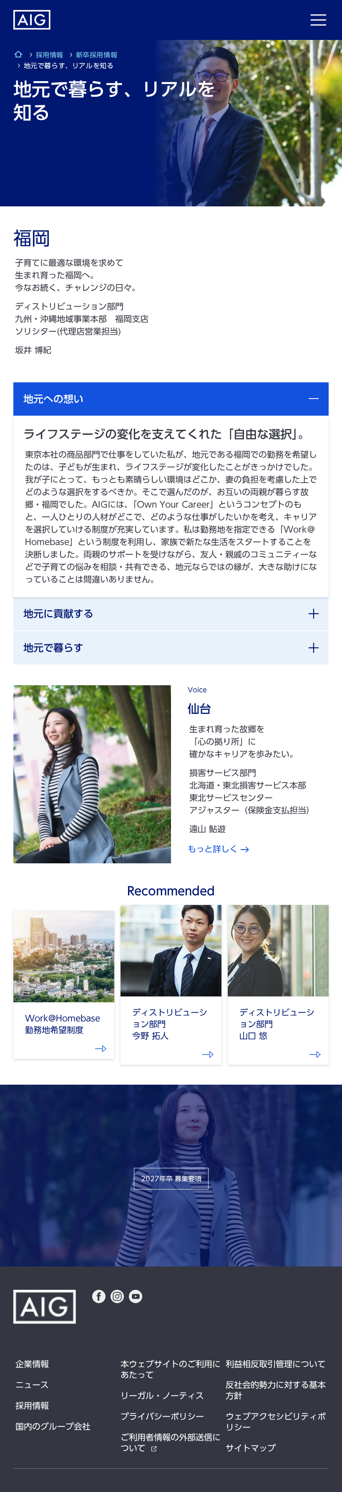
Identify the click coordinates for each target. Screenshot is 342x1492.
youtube (135, 1296)
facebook (99, 1296)
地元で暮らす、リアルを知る (208, 1058)
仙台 (199, 708)
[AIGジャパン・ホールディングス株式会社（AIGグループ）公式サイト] (18, 55)
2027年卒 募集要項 (171, 1178)
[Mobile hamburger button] (318, 19)
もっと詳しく (213, 849)
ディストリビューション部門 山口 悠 (315, 1058)
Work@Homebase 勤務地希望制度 (101, 1052)
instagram (117, 1296)
